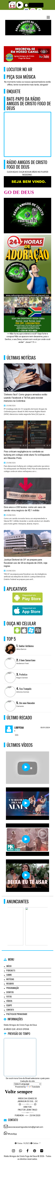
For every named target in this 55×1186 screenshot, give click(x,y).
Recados (10, 983)
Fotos (9, 996)
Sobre (9, 974)
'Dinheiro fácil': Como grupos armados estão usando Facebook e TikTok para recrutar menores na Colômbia (25, 397)
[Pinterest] (35, 1151)
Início (8, 966)
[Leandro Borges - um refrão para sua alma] (26, 803)
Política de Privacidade (16, 1014)
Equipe (9, 1005)
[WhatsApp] (20, 1151)
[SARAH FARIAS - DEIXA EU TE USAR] (26, 875)
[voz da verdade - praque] (26, 767)
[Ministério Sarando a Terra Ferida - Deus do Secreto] (26, 839)
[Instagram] (13, 1151)
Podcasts (10, 970)
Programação (12, 987)
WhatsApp (12, 1134)
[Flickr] (42, 1151)
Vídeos (9, 1000)
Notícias (10, 979)
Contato (10, 1009)
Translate (35, 1087)
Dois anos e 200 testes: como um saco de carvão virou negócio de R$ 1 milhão (25, 509)
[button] (48, 17)
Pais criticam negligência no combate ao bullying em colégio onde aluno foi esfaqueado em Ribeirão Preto (27, 454)
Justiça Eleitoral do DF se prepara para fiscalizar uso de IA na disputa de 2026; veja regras (25, 563)
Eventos (10, 992)
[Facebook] (27, 1151)
